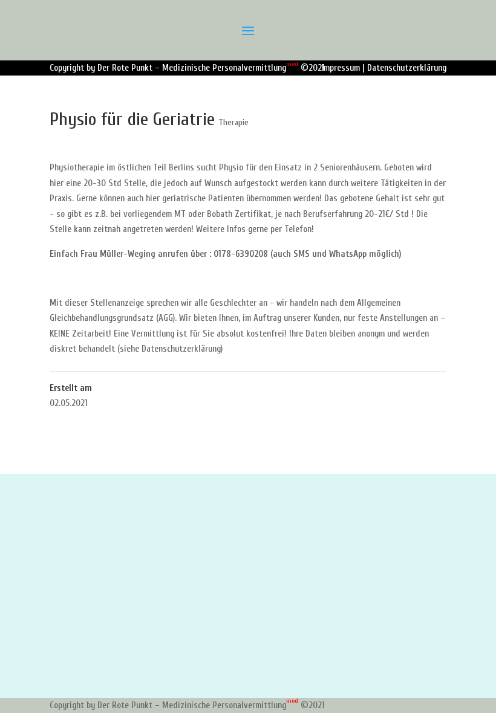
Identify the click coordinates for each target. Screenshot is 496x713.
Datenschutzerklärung (406, 68)
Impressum (340, 68)
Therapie (233, 122)
